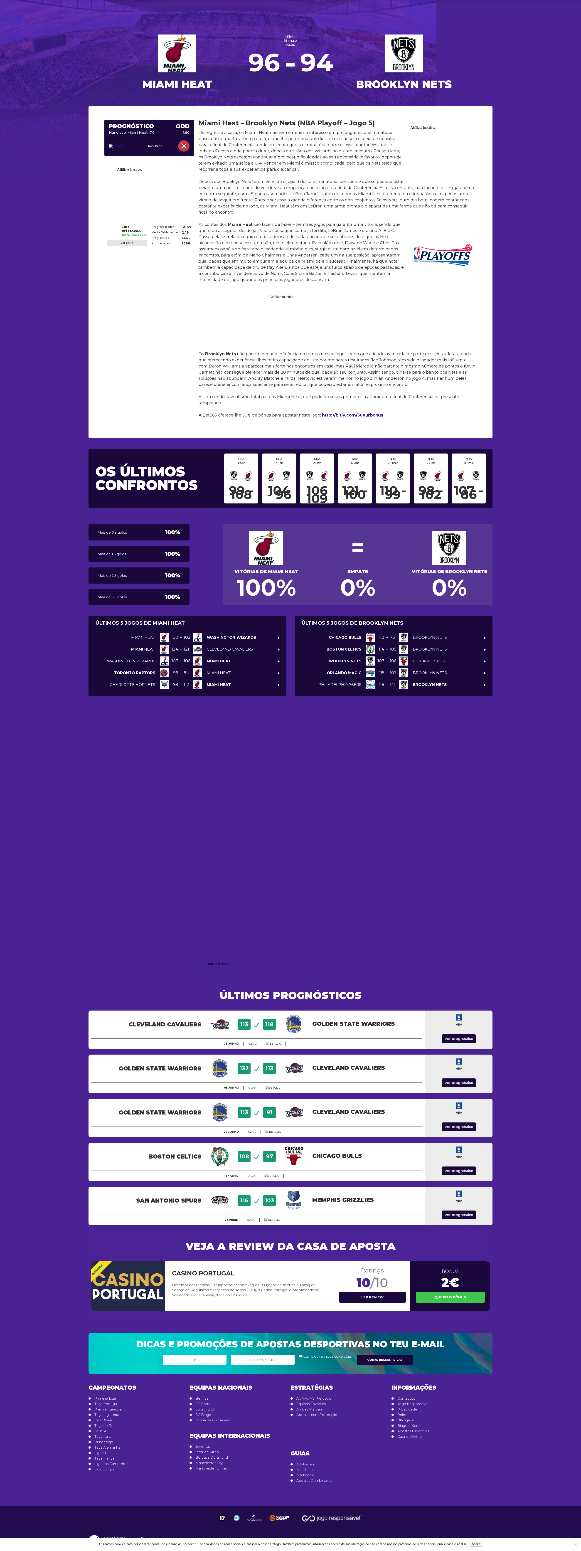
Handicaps (305, 1470)
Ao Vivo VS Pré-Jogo (313, 1398)
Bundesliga (103, 1442)
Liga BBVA (103, 1420)
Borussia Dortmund (211, 1457)
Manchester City (209, 1463)
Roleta (403, 1415)
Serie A (100, 1431)
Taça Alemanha (107, 1447)
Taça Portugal (106, 1404)
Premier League (108, 1409)
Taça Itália (102, 1437)
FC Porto (203, 1404)
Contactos (406, 1398)
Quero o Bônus (450, 1297)
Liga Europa (104, 1469)
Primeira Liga (105, 1398)
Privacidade (407, 1409)
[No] (575, 1544)
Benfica (202, 1398)
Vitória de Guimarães (212, 1420)
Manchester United (211, 1468)
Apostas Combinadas (314, 1481)
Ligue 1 (100, 1453)
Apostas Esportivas (413, 1431)
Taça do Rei (104, 1426)
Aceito (476, 1544)
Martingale (305, 1475)
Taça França (104, 1458)
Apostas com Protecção (316, 1415)
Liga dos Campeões (111, 1464)
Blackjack (405, 1420)
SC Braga (203, 1415)
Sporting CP (205, 1409)
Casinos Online (409, 1437)
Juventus (202, 1447)
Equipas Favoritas (311, 1404)
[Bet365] (122, 146)
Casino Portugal (203, 1273)
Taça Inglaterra (106, 1415)
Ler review (372, 1297)
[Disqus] (290, 770)
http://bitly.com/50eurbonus (352, 415)
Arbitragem (305, 1464)
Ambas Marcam (309, 1409)
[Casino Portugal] (128, 1286)
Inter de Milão (207, 1452)
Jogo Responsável (412, 1404)
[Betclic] (273, 1044)
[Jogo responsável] (222, 1518)
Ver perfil (127, 242)
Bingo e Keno (409, 1426)
